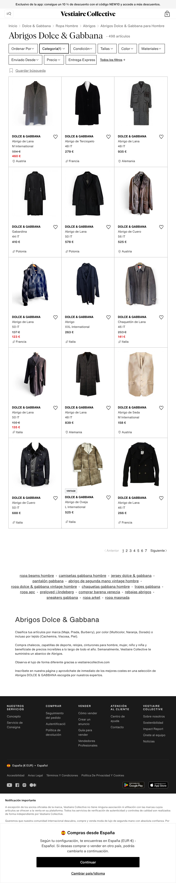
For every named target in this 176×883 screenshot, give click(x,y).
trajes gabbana (147, 586)
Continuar (88, 862)
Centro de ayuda (118, 718)
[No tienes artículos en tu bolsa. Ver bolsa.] (167, 14)
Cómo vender (87, 713)
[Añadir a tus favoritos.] (55, 136)
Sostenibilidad (153, 722)
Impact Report (153, 729)
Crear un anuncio (84, 721)
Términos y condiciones (62, 775)
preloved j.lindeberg (57, 592)
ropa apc (27, 592)
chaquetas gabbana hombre (106, 586)
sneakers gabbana (62, 597)
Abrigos (89, 25)
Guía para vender (85, 732)
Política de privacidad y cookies (102, 775)
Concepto (14, 716)
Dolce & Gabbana (36, 25)
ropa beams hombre (37, 575)
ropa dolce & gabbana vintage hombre (44, 586)
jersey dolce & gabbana (131, 575)
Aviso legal (35, 775)
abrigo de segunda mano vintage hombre (103, 581)
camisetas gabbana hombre (82, 575)
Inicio (13, 25)
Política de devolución (53, 732)
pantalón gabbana (48, 581)
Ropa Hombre (67, 25)
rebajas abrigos (138, 592)
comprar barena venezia (99, 592)
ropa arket (91, 597)
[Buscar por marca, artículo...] (8, 14)
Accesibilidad (15, 775)
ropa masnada (117, 597)
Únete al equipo (154, 735)
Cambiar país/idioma (88, 873)
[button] (167, 14)
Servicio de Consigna (15, 724)
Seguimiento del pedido (55, 715)
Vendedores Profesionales (87, 743)
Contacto (117, 727)
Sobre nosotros (154, 716)
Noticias (149, 741)
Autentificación (56, 724)
